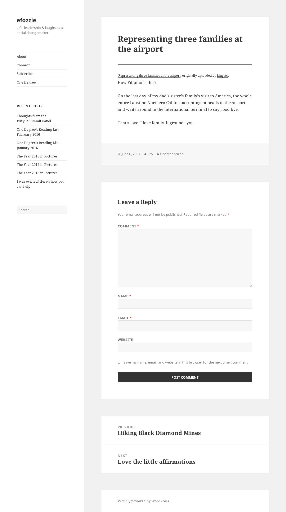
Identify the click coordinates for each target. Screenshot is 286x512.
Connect (23, 65)
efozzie (26, 20)
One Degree (26, 82)
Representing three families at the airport (149, 75)
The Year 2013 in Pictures (37, 173)
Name (124, 296)
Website (125, 339)
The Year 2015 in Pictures (37, 156)
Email (125, 318)
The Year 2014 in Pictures (37, 164)
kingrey (222, 75)
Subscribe (25, 73)
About (21, 56)
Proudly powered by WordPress (143, 501)
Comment (128, 226)
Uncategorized (172, 154)
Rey (150, 154)
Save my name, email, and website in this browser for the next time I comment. (186, 362)
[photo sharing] (185, 64)
